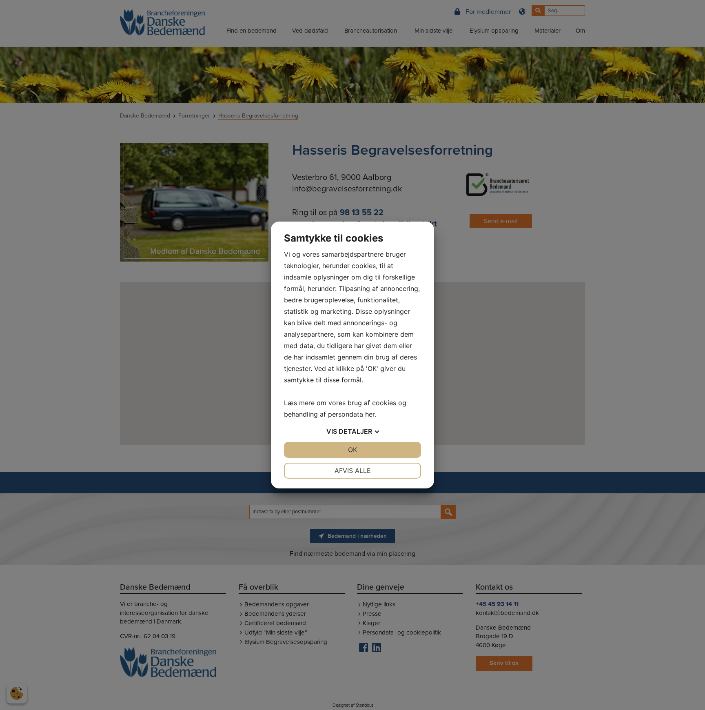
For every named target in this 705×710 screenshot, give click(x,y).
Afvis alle (353, 470)
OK (352, 450)
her (370, 414)
